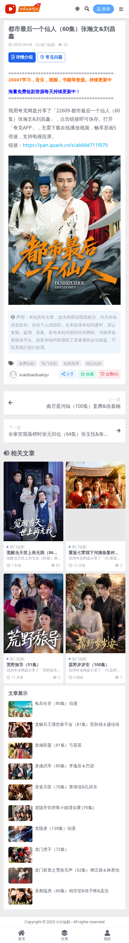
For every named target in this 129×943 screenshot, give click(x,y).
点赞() (112, 374)
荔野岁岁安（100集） (89, 664)
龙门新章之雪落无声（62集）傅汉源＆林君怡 (77, 870)
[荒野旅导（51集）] (33, 613)
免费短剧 (26, 363)
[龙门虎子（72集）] (20, 855)
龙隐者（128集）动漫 (55, 828)
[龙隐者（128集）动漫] (20, 834)
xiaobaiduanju (34, 374)
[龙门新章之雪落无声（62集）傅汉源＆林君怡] (20, 876)
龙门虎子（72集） (52, 849)
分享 (70, 374)
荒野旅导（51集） (24, 664)
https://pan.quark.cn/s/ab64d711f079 (65, 145)
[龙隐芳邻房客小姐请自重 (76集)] (20, 813)
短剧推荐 (71, 363)
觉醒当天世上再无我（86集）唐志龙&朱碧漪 (30, 555)
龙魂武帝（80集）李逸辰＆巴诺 (64, 766)
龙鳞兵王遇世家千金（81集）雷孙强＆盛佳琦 (77, 724)
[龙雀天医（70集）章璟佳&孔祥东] (20, 792)
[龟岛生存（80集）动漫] (20, 709)
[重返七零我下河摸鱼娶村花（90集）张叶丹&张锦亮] (95, 501)
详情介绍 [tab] (24, 57)
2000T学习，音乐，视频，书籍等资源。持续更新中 (60, 80)
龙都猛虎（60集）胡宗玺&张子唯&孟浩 (72, 890)
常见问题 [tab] (54, 57)
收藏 (90, 374)
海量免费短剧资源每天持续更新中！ (44, 91)
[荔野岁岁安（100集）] (95, 613)
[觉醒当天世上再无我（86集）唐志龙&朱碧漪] (33, 501)
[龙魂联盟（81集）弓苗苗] (20, 751)
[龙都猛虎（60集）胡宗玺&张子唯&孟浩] (20, 896)
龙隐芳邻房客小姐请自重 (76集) (64, 807)
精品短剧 (94, 363)
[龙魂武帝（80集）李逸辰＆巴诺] (20, 771)
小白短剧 (63, 921)
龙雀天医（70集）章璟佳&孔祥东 (66, 787)
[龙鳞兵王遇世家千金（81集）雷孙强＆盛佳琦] (20, 730)
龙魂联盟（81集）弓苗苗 (58, 745)
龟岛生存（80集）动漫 (56, 703)
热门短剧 (47, 44)
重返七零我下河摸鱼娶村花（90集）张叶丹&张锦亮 (94, 555)
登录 (106, 9)
